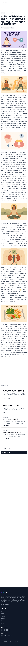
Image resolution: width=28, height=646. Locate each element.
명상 (2, 620)
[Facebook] (2, 630)
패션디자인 (3, 616)
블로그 (2, 613)
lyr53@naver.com (8, 635)
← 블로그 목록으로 (5, 9)
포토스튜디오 (3, 618)
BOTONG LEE (6, 2)
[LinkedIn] (7, 630)
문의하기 (3, 623)
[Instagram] (4, 630)
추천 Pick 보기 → (6, 452)
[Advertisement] (14, 370)
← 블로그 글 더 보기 (6, 448)
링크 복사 (7, 27)
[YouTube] (9, 630)
